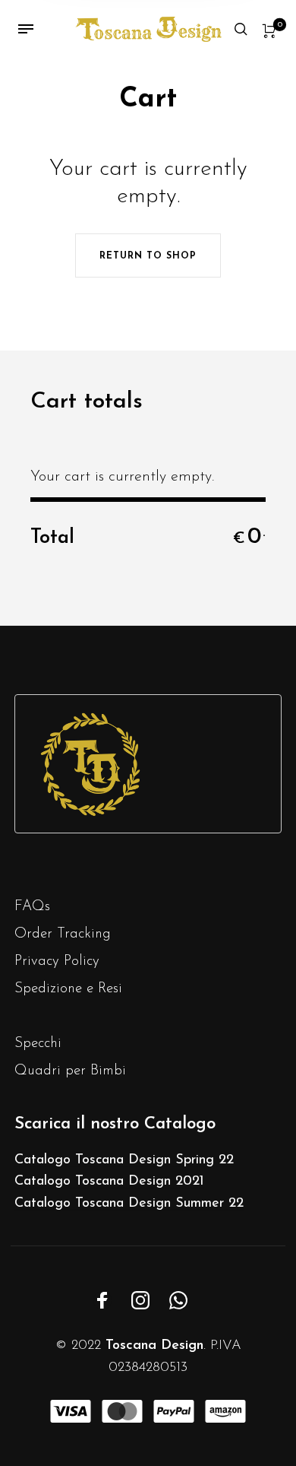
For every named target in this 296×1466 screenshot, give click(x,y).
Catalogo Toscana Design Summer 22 (129, 1204)
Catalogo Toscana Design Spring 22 (124, 1160)
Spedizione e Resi (68, 989)
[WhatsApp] (178, 1300)
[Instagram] (140, 1300)
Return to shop (148, 256)
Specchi (37, 1043)
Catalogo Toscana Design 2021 (109, 1181)
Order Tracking (62, 934)
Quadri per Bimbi (70, 1071)
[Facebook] (102, 1300)
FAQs (32, 907)
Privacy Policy (56, 961)
